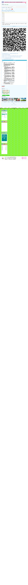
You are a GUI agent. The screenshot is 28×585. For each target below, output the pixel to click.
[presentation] (2, 99)
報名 (2, 23)
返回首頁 (23, 158)
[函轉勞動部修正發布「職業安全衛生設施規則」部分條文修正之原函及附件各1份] (17, 99)
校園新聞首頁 (3, 7)
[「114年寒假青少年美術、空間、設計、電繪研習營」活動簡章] (5, 99)
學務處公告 (7, 7)
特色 (23, 23)
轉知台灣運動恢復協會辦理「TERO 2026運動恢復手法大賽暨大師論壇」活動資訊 (10, 53)
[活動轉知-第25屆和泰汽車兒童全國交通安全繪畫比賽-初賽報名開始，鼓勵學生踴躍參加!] (23, 99)
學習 (6, 23)
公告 (2, 11)
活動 (21, 23)
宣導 (11, 23)
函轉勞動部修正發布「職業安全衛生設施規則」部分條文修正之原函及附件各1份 (17, 102)
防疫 (4, 23)
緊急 (19, 23)
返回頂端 (25, 158)
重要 (13, 23)
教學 (6, 24)
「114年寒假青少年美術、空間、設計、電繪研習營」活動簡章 (4, 102)
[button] (13, 103)
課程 (8, 24)
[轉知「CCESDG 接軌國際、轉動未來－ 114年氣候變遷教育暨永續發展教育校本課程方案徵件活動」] (11, 99)
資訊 (2, 24)
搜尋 (11, 7)
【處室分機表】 (14, 158)
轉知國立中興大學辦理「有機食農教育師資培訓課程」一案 (8, 10)
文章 (8, 23)
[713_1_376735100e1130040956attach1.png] (5, 92)
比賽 (4, 24)
